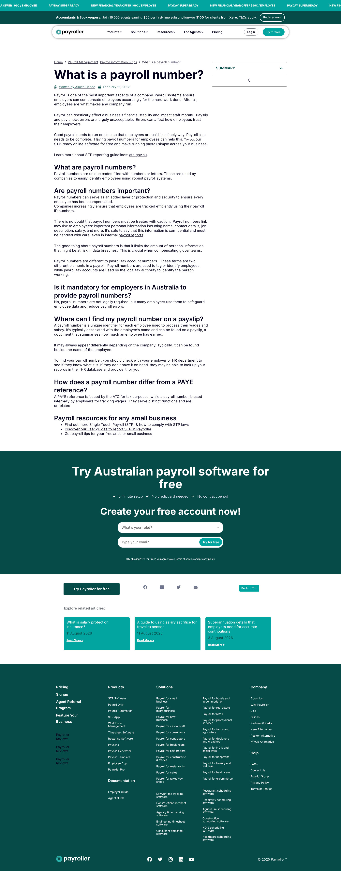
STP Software (117, 698)
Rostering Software (120, 738)
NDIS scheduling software (213, 829)
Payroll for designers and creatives (215, 740)
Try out (189, 139)
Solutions (164, 687)
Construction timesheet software (171, 804)
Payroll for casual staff (170, 726)
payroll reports (131, 235)
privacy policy (207, 558)
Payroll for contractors (170, 738)
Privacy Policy (260, 782)
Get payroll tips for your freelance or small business (108, 434)
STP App (114, 717)
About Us (257, 698)
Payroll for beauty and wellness (216, 764)
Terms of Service (261, 788)
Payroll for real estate (216, 707)
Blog (253, 710)
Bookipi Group (260, 776)
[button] (281, 68)
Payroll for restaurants (170, 766)
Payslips (113, 744)
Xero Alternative (261, 729)
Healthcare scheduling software (216, 838)
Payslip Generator (119, 751)
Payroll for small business (166, 700)
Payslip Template (119, 757)
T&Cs (243, 17)
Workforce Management (116, 724)
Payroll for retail (212, 714)
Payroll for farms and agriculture (215, 731)
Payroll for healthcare (216, 772)
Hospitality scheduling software (216, 801)
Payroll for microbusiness (165, 709)
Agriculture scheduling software (216, 810)
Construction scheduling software (215, 820)
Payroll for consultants (170, 732)
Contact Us (258, 770)
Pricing (62, 687)
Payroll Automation (120, 710)
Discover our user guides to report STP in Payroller (108, 429)
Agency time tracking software (170, 814)
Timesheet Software (121, 732)
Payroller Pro (116, 769)
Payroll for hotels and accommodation (216, 700)
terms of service (185, 558)
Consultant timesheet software (170, 832)
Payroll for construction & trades (171, 758)
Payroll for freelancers (170, 744)
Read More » (75, 640)
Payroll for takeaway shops (169, 780)
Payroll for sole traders (170, 750)
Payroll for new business (165, 718)
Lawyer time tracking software (170, 795)
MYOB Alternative (262, 741)
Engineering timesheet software (170, 823)
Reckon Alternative (263, 735)
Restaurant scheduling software (216, 792)
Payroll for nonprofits (215, 756)
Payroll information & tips (118, 62)
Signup (62, 694)
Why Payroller (260, 704)
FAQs (254, 764)
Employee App (117, 763)
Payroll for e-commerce (217, 778)
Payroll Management (83, 62)
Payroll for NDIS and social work (215, 749)
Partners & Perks (261, 723)
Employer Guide (118, 792)
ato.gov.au (138, 155)
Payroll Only (116, 704)
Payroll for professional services (217, 721)
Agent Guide (116, 798)
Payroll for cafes (166, 772)
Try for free (210, 542)
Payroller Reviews (62, 737)
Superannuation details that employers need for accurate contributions (232, 626)
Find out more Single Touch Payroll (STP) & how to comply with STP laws (127, 424)
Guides (255, 717)
